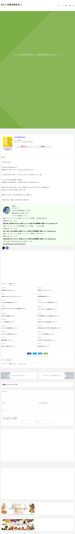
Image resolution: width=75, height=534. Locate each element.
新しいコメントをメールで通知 (10, 417)
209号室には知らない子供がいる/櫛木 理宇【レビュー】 (50, 328)
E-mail (39, 403)
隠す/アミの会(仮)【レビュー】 (8, 346)
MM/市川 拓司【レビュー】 (43, 346)
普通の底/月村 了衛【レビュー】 (8, 290)
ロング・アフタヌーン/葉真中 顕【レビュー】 (47, 309)
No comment (13, 363)
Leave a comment (22, 363)
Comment (4, 391)
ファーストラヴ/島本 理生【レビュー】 (46, 334)
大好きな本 (9, 360)
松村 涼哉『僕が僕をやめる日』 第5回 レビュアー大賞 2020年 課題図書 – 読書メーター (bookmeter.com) (30, 223)
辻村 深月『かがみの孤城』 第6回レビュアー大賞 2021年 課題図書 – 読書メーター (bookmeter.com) (29, 231)
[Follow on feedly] (66, 5)
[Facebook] (7, 248)
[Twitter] (3, 248)
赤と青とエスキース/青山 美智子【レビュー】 (47, 322)
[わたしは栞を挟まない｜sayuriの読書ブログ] (12, 4)
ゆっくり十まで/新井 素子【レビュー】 (9, 334)
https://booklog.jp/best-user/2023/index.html (14, 244)
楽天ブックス (24, 146)
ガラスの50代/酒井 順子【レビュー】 (9, 302)
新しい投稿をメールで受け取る (10, 418)
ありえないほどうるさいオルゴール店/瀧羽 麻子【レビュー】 (13, 309)
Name (3, 403)
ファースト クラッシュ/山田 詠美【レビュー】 (47, 302)
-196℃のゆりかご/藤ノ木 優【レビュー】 (46, 340)
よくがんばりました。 (20, 137)
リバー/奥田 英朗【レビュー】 (7, 322)
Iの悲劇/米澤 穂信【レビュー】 (44, 296)
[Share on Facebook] (58, 5)
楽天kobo (43, 146)
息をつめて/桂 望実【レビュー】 (8, 316)
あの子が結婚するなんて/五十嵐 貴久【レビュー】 (48, 316)
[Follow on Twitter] (62, 5)
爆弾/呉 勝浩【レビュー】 (7, 340)
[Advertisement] (37, 267)
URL (3, 410)
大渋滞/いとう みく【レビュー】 (44, 290)
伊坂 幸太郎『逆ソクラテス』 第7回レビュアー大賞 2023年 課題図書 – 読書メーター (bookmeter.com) (29, 238)
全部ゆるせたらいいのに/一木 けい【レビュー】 (11, 296)
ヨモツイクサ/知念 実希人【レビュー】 (9, 328)
